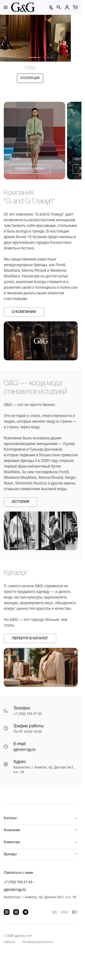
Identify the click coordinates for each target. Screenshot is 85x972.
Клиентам (12, 842)
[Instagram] (6, 912)
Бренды (10, 854)
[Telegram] (25, 912)
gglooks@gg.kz (24, 749)
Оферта (9, 942)
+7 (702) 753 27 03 (18, 882)
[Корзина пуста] (75, 7)
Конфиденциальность (38, 942)
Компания (12, 830)
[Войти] (67, 7)
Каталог (10, 818)
